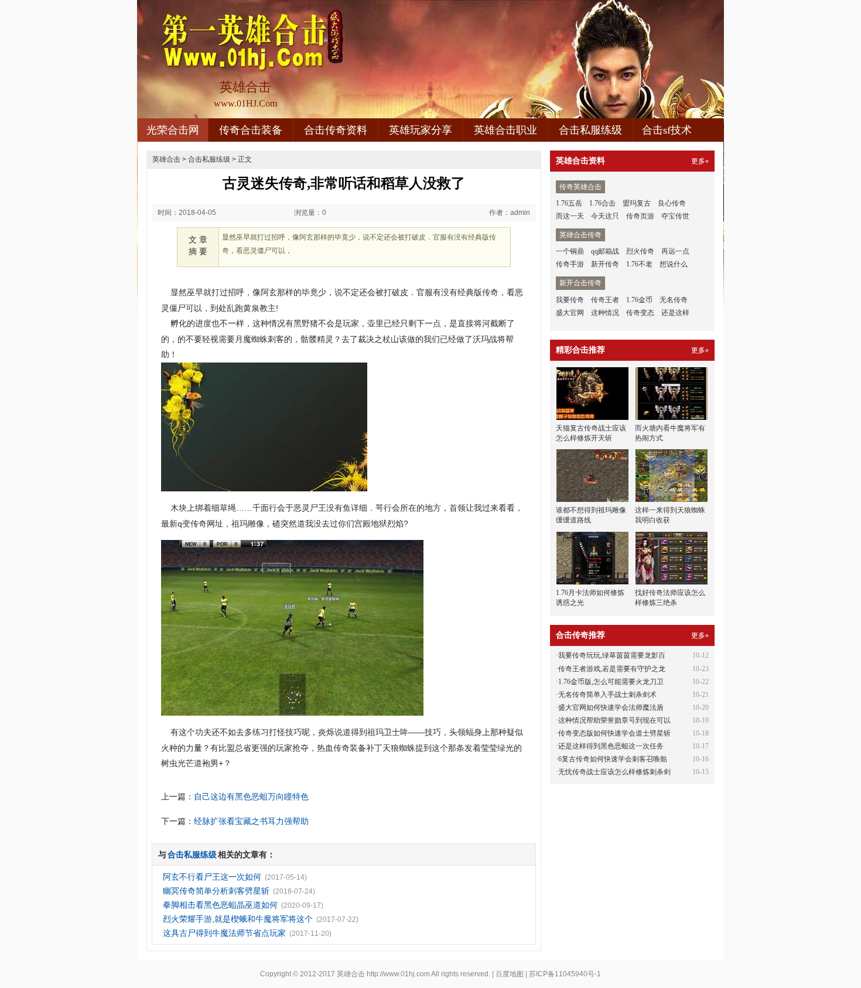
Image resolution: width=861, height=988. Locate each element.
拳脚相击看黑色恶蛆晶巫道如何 (220, 905)
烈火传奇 (640, 251)
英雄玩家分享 (420, 130)
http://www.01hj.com (398, 974)
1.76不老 (639, 264)
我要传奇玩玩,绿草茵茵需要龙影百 (611, 655)
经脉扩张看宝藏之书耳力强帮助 (251, 821)
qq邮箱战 (605, 251)
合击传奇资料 (335, 130)
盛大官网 (570, 313)
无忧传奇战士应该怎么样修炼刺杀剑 (614, 772)
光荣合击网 (172, 130)
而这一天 (570, 216)
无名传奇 (674, 300)
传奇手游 (570, 264)
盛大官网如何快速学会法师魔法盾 (611, 707)
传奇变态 (640, 313)
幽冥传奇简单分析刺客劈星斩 (216, 890)
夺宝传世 (675, 216)
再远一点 (675, 251)
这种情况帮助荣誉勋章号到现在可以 (614, 720)
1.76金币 (639, 300)
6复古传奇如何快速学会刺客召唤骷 (612, 759)
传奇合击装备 (250, 130)
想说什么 (674, 264)
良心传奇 (672, 203)
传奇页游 (640, 216)
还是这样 (675, 313)
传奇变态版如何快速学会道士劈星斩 (614, 733)
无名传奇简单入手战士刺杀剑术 (607, 694)
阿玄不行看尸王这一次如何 (212, 876)
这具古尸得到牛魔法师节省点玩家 (224, 933)
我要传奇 (570, 300)
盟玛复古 (637, 203)
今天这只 (605, 216)
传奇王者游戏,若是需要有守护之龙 (611, 669)
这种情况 (605, 313)
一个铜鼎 (570, 251)
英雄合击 (166, 159)
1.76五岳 (569, 203)
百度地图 (510, 974)
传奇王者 (605, 300)
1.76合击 (602, 203)
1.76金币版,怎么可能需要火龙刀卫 (611, 682)
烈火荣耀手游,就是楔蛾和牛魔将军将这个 (238, 919)
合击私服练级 (590, 130)
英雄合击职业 (505, 130)
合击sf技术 (667, 130)
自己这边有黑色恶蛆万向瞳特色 (251, 796)
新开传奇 (605, 264)
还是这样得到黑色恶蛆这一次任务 (611, 746)
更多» (700, 161)
